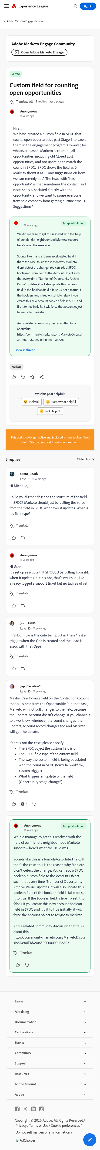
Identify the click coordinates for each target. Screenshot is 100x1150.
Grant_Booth (29, 474)
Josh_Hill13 (28, 623)
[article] (50, 506)
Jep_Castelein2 (30, 686)
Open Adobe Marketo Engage (42, 52)
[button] (24, 101)
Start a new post (40, 442)
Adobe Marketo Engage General (25, 21)
